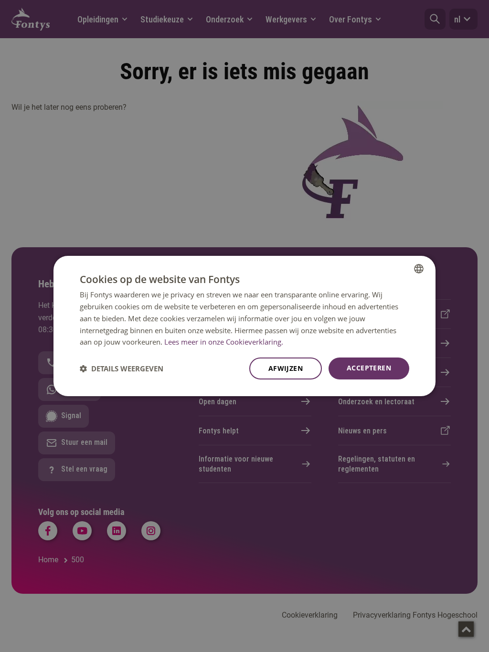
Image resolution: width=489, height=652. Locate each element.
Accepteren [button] (369, 367)
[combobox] (419, 268)
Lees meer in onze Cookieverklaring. (223, 342)
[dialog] (244, 326)
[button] (121, 368)
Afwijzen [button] (285, 368)
